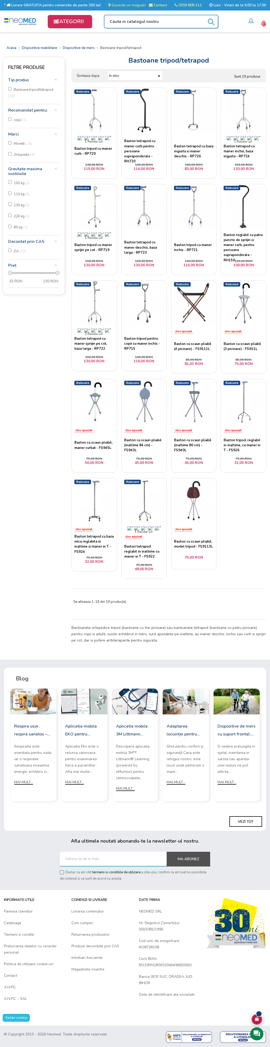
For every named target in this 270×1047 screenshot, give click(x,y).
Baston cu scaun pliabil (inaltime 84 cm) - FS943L (143, 445)
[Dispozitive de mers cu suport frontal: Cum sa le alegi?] (237, 701)
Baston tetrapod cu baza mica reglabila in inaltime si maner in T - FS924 (94, 544)
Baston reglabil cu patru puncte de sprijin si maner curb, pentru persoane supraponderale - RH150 (243, 248)
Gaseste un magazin (128, 5)
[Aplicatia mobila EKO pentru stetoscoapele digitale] (84, 701)
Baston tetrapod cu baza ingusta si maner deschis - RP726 (193, 151)
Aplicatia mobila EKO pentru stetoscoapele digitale (81, 730)
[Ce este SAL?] (189, 1036)
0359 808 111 (189, 5)
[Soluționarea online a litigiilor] (243, 1036)
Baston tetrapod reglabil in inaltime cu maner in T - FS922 (141, 551)
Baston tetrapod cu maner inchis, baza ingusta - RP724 (239, 151)
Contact (160, 5)
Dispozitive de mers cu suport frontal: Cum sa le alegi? (236, 730)
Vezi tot (246, 821)
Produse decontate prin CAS (95, 946)
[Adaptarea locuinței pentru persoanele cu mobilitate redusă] (186, 701)
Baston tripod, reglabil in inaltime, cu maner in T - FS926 (242, 445)
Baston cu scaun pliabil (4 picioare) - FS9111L (192, 346)
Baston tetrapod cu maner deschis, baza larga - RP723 (140, 247)
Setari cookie (16, 1017)
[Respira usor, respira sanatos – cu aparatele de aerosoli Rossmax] (33, 701)
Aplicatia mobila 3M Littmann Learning (132, 730)
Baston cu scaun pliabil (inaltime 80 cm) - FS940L (192, 445)
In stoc (135, 76)
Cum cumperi (82, 922)
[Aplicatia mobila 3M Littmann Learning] (135, 701)
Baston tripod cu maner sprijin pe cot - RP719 (93, 247)
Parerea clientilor (18, 911)
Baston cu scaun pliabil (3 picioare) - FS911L (242, 346)
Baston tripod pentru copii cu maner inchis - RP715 (142, 343)
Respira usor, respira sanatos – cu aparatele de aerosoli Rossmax (31, 730)
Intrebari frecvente (87, 957)
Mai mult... (23, 782)
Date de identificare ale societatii (167, 994)
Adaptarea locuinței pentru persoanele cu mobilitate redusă (184, 730)
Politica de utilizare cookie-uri (28, 963)
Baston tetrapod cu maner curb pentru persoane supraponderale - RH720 (139, 151)
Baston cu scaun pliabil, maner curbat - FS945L (93, 445)
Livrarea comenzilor (87, 911)
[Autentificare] (251, 21)
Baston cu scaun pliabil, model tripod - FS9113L (193, 544)
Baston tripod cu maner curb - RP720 (93, 151)
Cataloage (12, 922)
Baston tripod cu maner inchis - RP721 (193, 247)
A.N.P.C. (10, 987)
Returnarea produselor (90, 934)
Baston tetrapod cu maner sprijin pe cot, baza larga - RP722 (90, 343)
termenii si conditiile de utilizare (116, 872)
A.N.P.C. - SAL (15, 998)
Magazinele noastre (87, 969)
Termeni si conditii (19, 934)
